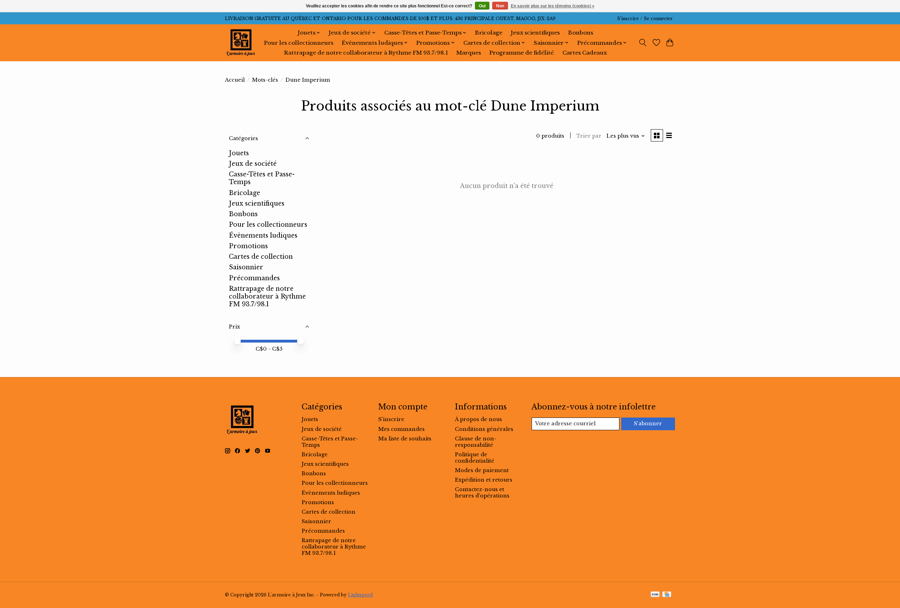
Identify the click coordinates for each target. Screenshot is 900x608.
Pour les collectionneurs (298, 42)
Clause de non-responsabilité (475, 441)
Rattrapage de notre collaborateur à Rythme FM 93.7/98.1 (366, 52)
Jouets (239, 153)
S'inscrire (391, 419)
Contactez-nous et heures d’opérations (482, 492)
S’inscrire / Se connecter (645, 18)
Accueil (235, 80)
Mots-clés (265, 80)
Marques (468, 52)
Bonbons (580, 32)
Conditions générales (484, 429)
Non (500, 6)
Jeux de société (253, 164)
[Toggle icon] (643, 42)
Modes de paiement (482, 470)
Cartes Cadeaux (584, 52)
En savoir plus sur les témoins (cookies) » (552, 6)
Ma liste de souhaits (404, 438)
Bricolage (488, 32)
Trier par (589, 136)
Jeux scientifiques (535, 32)
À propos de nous (478, 419)
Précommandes (254, 278)
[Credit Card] (666, 594)
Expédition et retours (483, 480)
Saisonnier (246, 267)
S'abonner (648, 423)
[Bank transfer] (655, 594)
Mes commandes (401, 429)
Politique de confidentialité (474, 457)
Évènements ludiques (263, 235)
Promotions (248, 246)
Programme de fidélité (521, 52)
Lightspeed (360, 594)
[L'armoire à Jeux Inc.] (241, 42)
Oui (482, 6)
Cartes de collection (261, 257)
